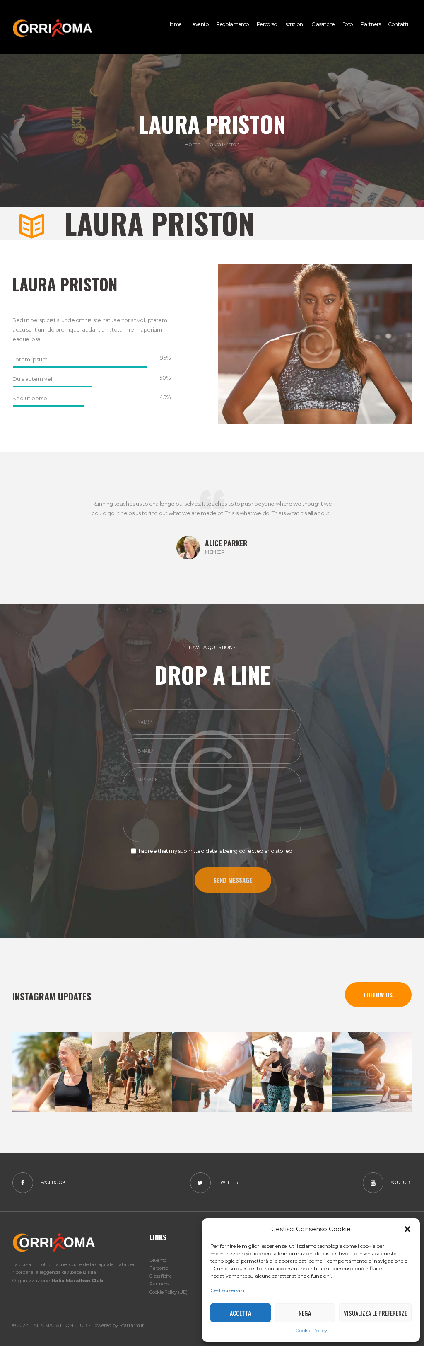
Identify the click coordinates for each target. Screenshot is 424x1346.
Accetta (240, 1312)
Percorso (158, 1268)
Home (192, 144)
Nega (305, 1312)
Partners (158, 1284)
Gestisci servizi (227, 1290)
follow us (378, 994)
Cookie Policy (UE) (168, 1292)
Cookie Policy (311, 1330)
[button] (407, 1229)
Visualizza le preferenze (375, 1312)
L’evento (157, 1260)
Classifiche (160, 1276)
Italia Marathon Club (77, 1280)
